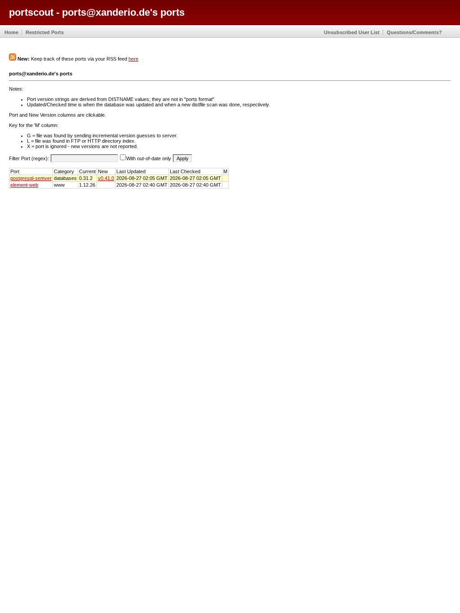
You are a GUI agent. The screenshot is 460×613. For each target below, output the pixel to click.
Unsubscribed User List (352, 32)
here (133, 58)
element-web (24, 185)
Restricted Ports (45, 32)
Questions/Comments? (414, 32)
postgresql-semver (31, 178)
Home (11, 32)
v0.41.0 (106, 178)
